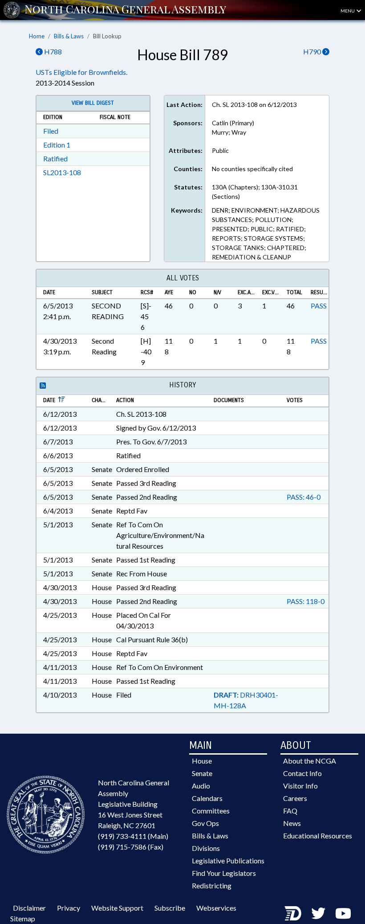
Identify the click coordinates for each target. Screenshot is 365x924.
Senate (202, 773)
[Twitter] (318, 913)
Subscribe (169, 907)
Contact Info (302, 773)
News (292, 823)
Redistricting (211, 885)
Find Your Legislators (224, 873)
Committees (211, 810)
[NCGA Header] (125, 10)
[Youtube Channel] (343, 913)
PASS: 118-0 (305, 601)
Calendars (207, 798)
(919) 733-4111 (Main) (133, 836)
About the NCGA (309, 760)
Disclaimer (29, 907)
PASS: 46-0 (303, 497)
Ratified (55, 158)
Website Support (117, 907)
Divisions (206, 848)
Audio (201, 785)
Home (37, 36)
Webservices (216, 907)
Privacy (68, 907)
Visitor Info (300, 785)
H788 (52, 51)
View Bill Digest (93, 103)
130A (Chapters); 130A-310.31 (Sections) (255, 191)
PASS (319, 305)
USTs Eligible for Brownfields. (81, 72)
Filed (50, 131)
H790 (312, 51)
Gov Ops (205, 823)
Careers (295, 798)
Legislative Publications (228, 860)
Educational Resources (317, 835)
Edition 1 (56, 144)
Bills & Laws (69, 36)
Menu (348, 10)
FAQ (290, 810)
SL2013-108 (62, 172)
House (202, 760)
